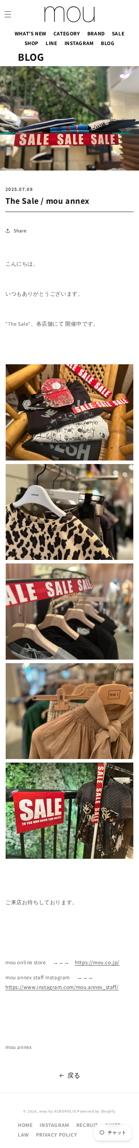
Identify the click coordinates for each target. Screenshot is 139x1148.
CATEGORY (66, 33)
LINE (51, 43)
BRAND (96, 33)
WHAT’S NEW (30, 33)
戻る (74, 1075)
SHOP (31, 43)
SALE (118, 33)
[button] (8, 14)
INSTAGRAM (79, 43)
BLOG (107, 43)
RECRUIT (87, 1125)
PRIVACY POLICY (56, 1134)
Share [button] (20, 230)
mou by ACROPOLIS (57, 1111)
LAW (23, 1134)
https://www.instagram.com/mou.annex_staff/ (61, 987)
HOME (25, 1125)
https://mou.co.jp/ (97, 962)
